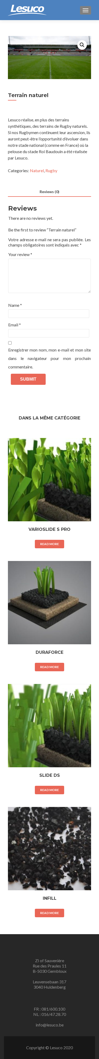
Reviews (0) (49, 191)
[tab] (49, 192)
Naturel (37, 170)
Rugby (51, 170)
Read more (49, 544)
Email (14, 324)
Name (15, 305)
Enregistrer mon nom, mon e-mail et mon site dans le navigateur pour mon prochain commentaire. (49, 358)
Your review (20, 254)
